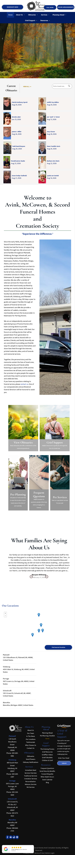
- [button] (5, 616)
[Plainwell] (39, 615)
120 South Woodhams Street (12, 742)
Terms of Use (39, 853)
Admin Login (49, 853)
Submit (64, 763)
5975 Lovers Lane (12, 783)
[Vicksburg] (42, 631)
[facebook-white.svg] (7, 838)
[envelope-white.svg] (10, 838)
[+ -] (37, 627)
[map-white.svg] (14, 838)
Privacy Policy (28, 853)
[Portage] (41, 625)
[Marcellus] (32, 635)
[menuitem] (10, 15)
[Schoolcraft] (39, 631)
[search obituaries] (69, 86)
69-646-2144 (14, 829)
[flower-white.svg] (17, 838)
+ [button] (5, 613)
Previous (41, 317)
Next (68, 317)
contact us (24, 384)
